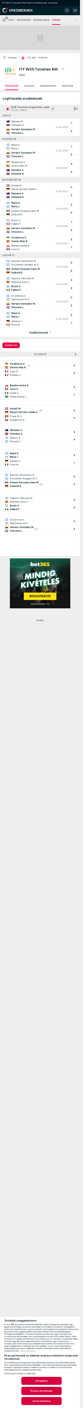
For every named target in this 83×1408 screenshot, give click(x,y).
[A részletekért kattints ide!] (40, 127)
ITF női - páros (37, 57)
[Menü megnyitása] (75, 10)
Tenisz (12, 57)
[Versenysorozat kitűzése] (62, 69)
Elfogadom (41, 1380)
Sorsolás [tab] (11, 345)
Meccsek (67, 85)
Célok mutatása (41, 1401)
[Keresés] (67, 10)
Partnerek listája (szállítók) (19, 1373)
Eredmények (48, 85)
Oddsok (29, 85)
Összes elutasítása (41, 1390)
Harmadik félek (28, 1351)
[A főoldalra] (20, 10)
